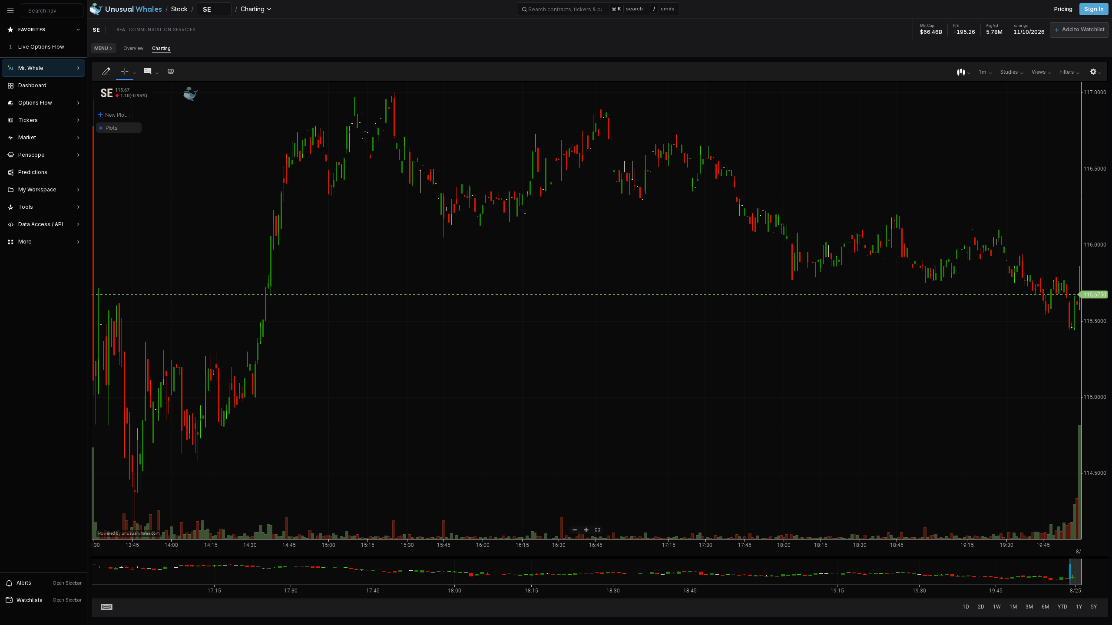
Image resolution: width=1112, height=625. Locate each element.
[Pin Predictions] (76, 172)
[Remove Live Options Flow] (79, 47)
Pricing (1063, 9)
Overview (133, 48)
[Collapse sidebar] (10, 10)
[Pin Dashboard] (76, 85)
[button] (1079, 30)
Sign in (1094, 9)
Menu (101, 48)
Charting (161, 48)
